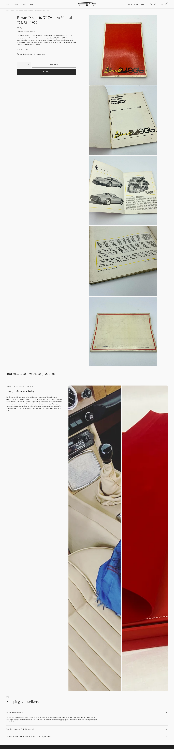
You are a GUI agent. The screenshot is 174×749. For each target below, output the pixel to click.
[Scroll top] (171, 746)
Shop (12, 10)
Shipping (19, 31)
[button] (155, 4)
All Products (19, 10)
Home (7, 10)
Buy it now (46, 72)
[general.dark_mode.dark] (151, 4)
